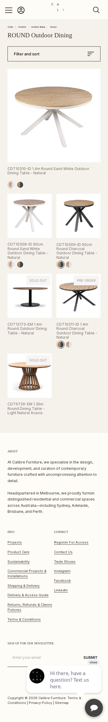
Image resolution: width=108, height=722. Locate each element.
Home (10, 27)
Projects (15, 542)
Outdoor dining (38, 27)
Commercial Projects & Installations (27, 573)
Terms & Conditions (24, 619)
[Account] (21, 13)
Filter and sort (27, 53)
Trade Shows (65, 561)
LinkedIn (61, 590)
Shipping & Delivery (24, 586)
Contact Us (63, 552)
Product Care (18, 552)
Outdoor (22, 27)
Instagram (62, 571)
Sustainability (19, 561)
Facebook (62, 580)
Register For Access (71, 542)
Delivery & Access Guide (28, 595)
